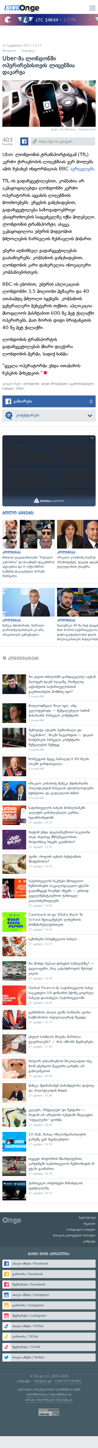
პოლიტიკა (28, 50)
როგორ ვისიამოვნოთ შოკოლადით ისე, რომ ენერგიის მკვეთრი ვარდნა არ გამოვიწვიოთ (49, 1068)
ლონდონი (31, 384)
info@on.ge (43, 1381)
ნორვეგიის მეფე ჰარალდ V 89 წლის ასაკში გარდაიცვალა (49, 766)
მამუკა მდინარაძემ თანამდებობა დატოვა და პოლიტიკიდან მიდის (49, 1093)
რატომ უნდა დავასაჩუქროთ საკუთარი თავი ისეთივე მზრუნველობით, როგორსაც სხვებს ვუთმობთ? (49, 839)
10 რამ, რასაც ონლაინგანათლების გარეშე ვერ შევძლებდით (49, 1142)
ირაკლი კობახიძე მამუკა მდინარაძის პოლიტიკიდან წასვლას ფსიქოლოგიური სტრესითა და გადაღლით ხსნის (49, 791)
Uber (20, 388)
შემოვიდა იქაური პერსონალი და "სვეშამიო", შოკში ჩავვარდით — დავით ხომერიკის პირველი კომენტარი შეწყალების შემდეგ (49, 739)
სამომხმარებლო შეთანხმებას (46, 1394)
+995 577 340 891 (67, 1381)
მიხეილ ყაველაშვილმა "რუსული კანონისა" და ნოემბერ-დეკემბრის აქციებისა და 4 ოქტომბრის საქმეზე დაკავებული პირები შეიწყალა (27, 549)
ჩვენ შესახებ (87, 1217)
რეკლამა (89, 1223)
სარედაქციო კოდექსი (81, 1229)
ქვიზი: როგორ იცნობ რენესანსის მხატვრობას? (49, 864)
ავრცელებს (82, 169)
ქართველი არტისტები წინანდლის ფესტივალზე (49, 1190)
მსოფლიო (9, 50)
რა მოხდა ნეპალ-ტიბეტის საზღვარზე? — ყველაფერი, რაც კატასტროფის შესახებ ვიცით (49, 971)
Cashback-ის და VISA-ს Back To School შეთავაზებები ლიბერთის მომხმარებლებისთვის (49, 922)
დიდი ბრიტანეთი (54, 384)
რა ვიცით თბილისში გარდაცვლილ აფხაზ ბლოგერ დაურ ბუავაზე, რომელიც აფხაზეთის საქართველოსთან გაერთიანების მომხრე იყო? (49, 686)
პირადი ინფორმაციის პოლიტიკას (48, 1400)
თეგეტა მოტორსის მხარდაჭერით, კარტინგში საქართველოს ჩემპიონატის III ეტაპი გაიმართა (49, 1166)
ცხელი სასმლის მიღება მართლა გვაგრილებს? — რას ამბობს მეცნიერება (49, 1044)
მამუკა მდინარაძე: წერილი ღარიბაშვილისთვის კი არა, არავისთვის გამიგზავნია (27, 612)
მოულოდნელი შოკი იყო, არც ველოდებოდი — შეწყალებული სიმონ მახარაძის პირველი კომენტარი (49, 713)
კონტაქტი (89, 1241)
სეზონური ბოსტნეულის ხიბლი (49, 946)
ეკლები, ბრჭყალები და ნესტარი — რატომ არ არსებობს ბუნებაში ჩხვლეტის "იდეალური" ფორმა (49, 1117)
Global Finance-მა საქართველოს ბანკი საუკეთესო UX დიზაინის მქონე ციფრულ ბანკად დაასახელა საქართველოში (49, 995)
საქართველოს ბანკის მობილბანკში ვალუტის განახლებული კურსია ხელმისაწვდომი (49, 815)
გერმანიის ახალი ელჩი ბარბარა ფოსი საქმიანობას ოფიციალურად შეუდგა (49, 1020)
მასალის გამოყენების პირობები (74, 1235)
